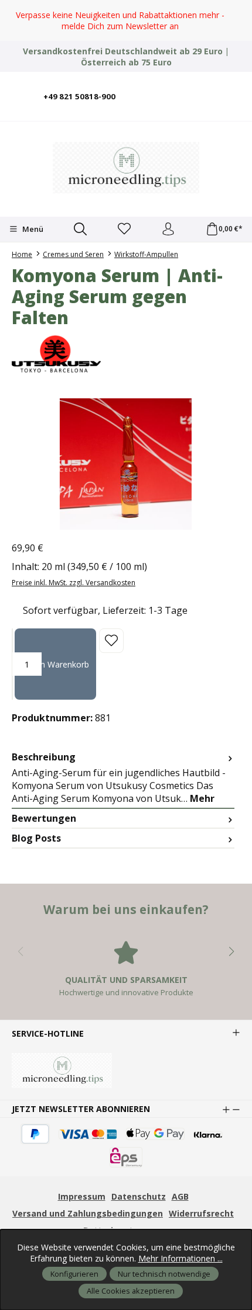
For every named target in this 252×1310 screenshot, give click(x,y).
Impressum (81, 1196)
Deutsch (161, 88)
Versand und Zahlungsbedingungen (87, 1213)
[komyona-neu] (126, 464)
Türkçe (231, 88)
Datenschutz (138, 1196)
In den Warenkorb (55, 664)
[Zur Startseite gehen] (126, 167)
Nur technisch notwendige (164, 1274)
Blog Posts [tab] (36, 838)
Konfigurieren (74, 1274)
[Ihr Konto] (168, 230)
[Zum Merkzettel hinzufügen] (111, 640)
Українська (231, 104)
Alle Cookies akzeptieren (131, 1290)
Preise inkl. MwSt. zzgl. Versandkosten (73, 583)
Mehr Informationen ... (180, 1258)
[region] (126, 20)
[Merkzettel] (124, 230)
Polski (214, 88)
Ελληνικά (214, 104)
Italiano (196, 88)
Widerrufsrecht (201, 1213)
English (179, 88)
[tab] (123, 778)
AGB (180, 1196)
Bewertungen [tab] (44, 818)
